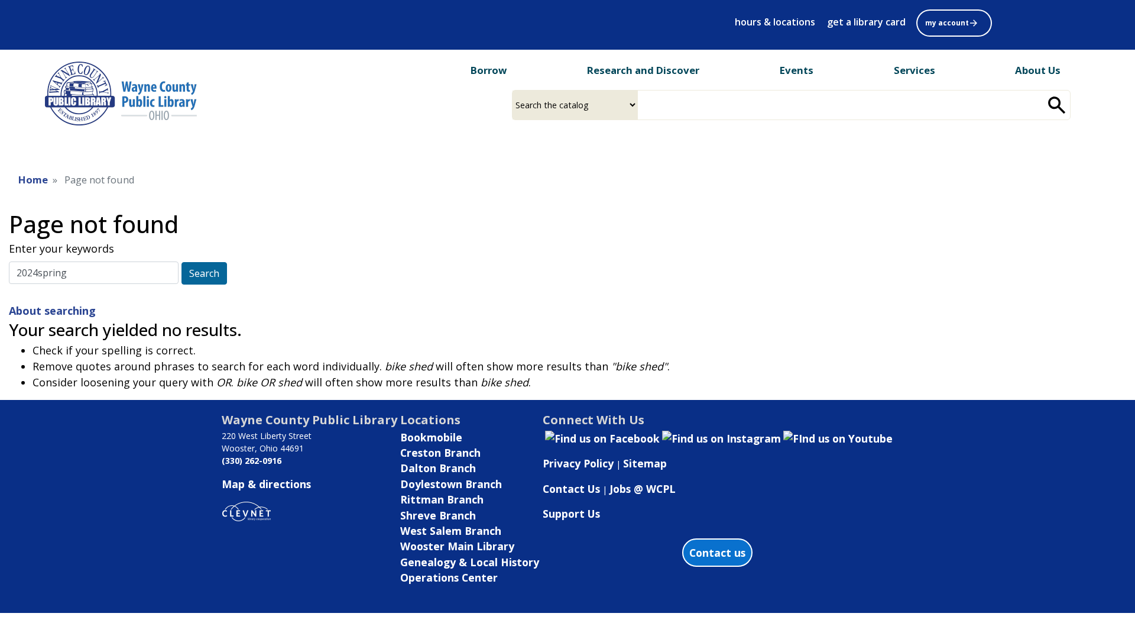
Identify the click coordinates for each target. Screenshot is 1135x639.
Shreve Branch (438, 515)
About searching (52, 311)
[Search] (1057, 105)
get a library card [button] (866, 21)
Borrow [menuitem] (489, 70)
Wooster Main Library (457, 546)
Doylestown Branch (451, 484)
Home (33, 179)
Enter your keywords (61, 248)
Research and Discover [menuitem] (643, 70)
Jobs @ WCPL (642, 489)
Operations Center (449, 577)
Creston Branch (440, 453)
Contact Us (571, 489)
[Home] (124, 93)
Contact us (717, 553)
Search (204, 273)
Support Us (571, 513)
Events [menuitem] (796, 70)
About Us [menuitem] (1038, 70)
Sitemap (645, 463)
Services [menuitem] (914, 70)
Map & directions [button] (266, 484)
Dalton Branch (438, 468)
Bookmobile (431, 437)
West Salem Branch (450, 531)
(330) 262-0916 (251, 460)
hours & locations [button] (775, 21)
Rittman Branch (442, 499)
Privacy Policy (578, 463)
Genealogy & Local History (469, 562)
